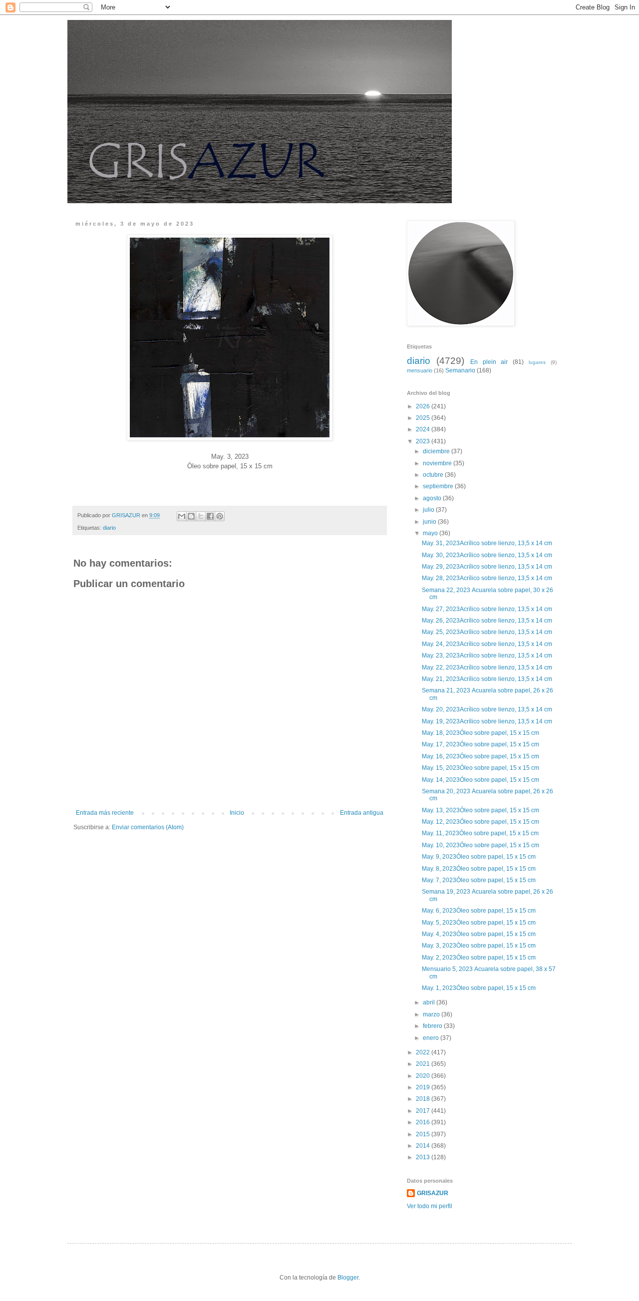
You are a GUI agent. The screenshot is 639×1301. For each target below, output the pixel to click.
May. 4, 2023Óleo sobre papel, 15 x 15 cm (479, 934)
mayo (431, 533)
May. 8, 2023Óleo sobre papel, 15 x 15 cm (479, 868)
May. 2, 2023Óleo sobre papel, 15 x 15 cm (479, 957)
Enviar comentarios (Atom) (148, 827)
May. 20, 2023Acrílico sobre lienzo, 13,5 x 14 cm (488, 709)
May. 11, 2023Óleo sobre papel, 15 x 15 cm (481, 833)
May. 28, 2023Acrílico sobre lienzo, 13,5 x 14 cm (488, 578)
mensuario (419, 370)
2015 (423, 1134)
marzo (432, 1014)
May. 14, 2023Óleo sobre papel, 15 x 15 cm (481, 779)
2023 (423, 441)
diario (109, 528)
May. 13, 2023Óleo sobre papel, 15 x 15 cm (481, 810)
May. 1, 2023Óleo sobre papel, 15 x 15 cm (479, 987)
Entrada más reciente (105, 812)
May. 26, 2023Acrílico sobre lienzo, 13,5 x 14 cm (488, 620)
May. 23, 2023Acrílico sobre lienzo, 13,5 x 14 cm (488, 655)
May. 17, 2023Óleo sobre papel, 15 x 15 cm (481, 744)
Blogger (347, 1277)
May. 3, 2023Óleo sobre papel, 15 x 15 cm (479, 945)
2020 (423, 1075)
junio (430, 521)
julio (429, 509)
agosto (433, 498)
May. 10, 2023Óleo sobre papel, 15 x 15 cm (481, 845)
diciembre (437, 451)
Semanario (460, 370)
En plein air (489, 361)
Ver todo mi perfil (429, 1206)
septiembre (439, 486)
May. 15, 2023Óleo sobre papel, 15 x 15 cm (481, 767)
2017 (423, 1110)
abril (429, 1002)
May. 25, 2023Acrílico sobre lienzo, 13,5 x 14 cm (488, 632)
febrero (433, 1025)
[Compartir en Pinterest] (220, 516)
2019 (423, 1087)
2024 (423, 429)
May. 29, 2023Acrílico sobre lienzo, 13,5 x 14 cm (487, 566)
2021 (423, 1063)
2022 (423, 1052)
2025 (423, 417)
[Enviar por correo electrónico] (182, 516)
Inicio (237, 812)
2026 (423, 406)
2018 (423, 1098)
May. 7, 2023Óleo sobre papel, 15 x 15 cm (479, 880)
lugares (537, 362)
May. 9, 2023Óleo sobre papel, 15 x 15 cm (479, 856)
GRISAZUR (432, 1193)
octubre (434, 474)
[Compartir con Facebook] (210, 516)
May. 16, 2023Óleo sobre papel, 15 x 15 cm (481, 756)
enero (431, 1037)
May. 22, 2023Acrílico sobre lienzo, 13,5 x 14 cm (488, 667)
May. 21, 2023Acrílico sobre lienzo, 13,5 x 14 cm (488, 678)
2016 (423, 1122)
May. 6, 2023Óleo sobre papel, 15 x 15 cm (479, 910)
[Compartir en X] (201, 516)
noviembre (438, 463)
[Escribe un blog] (191, 516)
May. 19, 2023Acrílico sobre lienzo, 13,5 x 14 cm (488, 721)
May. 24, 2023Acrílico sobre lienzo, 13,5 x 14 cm (488, 644)
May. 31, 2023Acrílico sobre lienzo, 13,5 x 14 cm (488, 543)
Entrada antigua (361, 812)
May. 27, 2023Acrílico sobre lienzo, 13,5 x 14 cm (488, 609)
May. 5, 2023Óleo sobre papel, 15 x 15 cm (479, 922)
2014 (423, 1145)
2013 (423, 1157)
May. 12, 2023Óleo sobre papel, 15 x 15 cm (481, 821)
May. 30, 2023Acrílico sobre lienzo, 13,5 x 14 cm (488, 555)
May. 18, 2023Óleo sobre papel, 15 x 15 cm (481, 732)
